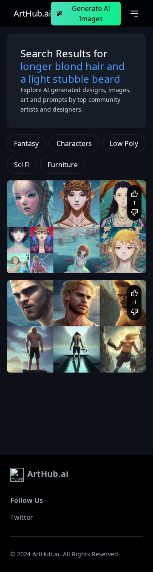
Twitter (21, 517)
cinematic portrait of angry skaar (56, 351)
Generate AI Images (91, 13)
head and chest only (55, 260)
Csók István (98, 260)
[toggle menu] (134, 13)
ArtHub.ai (32, 13)
